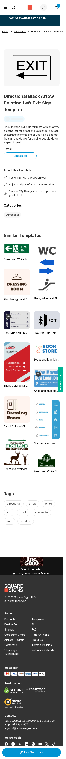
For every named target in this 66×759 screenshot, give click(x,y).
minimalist (41, 512)
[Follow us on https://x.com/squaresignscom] (47, 744)
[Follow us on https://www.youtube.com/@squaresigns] (40, 744)
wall (9, 521)
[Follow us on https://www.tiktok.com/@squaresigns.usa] (54, 744)
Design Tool (11, 624)
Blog (34, 624)
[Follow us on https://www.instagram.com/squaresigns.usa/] (13, 744)
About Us (37, 639)
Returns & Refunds (43, 650)
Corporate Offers (14, 634)
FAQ (34, 629)
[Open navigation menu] (5, 7)
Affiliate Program (14, 639)
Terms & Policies (42, 644)
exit (9, 512)
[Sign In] (44, 7)
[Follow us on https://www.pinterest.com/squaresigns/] (33, 744)
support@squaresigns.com (20, 728)
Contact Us (11, 644)
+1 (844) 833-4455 (16, 724)
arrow (32, 503)
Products (9, 619)
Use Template (33, 752)
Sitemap (9, 629)
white (48, 503)
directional (14, 503)
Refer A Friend (40, 634)
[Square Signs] (29, 7)
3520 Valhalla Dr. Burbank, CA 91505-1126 (29, 720)
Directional (12, 214)
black (23, 512)
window (26, 521)
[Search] (13, 7)
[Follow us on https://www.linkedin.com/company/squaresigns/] (27, 744)
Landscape (20, 155)
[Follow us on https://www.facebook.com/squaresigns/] (6, 744)
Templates (38, 619)
